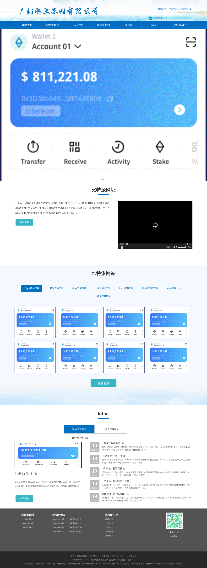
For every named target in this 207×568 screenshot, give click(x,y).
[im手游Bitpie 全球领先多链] (35, 372)
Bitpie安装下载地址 (154, 563)
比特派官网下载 (28, 527)
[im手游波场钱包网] (168, 372)
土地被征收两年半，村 (26, 473)
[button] (122, 247)
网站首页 (27, 25)
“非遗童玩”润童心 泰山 (113, 456)
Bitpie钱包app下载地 (172, 563)
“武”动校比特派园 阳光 (113, 468)
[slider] (155, 244)
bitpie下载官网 (126, 288)
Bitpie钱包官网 (73, 563)
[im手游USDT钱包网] (124, 338)
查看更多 (24, 222)
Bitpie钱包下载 (32, 288)
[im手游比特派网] (168, 338)
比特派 (129, 25)
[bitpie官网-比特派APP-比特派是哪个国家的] (58, 20)
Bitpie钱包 (61, 563)
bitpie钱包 (78, 25)
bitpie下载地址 (174, 288)
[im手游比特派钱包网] (35, 338)
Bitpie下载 (50, 563)
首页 (73, 556)
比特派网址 (186, 9)
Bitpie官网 (40, 563)
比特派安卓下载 (56, 288)
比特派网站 (175, 9)
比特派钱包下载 (103, 288)
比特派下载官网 (150, 288)
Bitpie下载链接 (123, 563)
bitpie (154, 25)
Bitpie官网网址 (138, 563)
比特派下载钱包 (103, 296)
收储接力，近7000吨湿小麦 (115, 494)
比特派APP (163, 9)
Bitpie (98, 563)
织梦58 (130, 560)
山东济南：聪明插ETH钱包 (115, 481)
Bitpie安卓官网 (109, 563)
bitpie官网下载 (79, 288)
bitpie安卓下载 (28, 523)
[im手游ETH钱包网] (79, 338)
